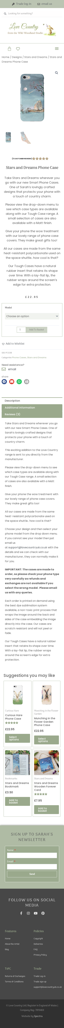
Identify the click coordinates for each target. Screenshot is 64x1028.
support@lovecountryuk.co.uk (27, 547)
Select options (14, 738)
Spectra (38, 1016)
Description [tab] (12, 401)
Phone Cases (19, 357)
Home (5, 57)
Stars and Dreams (35, 57)
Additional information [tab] (20, 407)
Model (8, 308)
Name (10, 850)
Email (10, 862)
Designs (17, 57)
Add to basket (36, 330)
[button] (57, 48)
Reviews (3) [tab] (12, 414)
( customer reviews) (22, 158)
